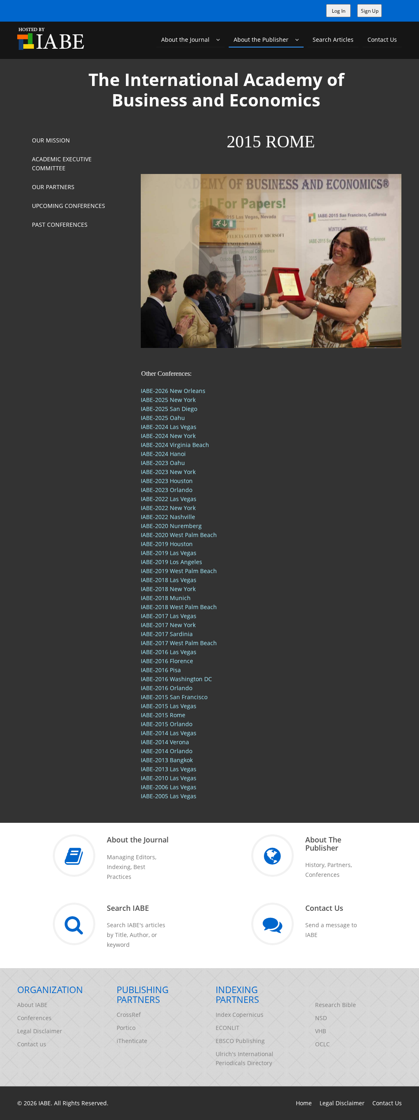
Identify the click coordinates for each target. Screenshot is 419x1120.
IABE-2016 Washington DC (176, 679)
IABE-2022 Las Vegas (168, 499)
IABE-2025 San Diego (169, 409)
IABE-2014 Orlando (166, 751)
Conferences (34, 1018)
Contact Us (382, 39)
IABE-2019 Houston (167, 544)
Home (304, 1103)
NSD (321, 1018)
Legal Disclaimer (39, 1031)
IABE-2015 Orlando (166, 724)
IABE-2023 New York (168, 472)
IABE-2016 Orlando (166, 688)
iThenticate (132, 1041)
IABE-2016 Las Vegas (168, 652)
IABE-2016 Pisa (161, 670)
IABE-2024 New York (168, 436)
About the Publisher (264, 39)
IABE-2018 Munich (166, 598)
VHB (320, 1031)
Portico (126, 1028)
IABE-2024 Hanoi (163, 454)
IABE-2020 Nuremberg (171, 526)
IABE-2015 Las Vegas (168, 706)
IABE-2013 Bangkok (167, 760)
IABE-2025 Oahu (163, 418)
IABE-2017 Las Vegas (168, 616)
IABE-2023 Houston (167, 481)
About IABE (32, 1005)
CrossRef (129, 1014)
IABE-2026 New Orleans (173, 391)
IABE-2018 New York (168, 589)
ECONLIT (227, 1028)
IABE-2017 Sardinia (167, 634)
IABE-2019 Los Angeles (171, 562)
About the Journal (188, 39)
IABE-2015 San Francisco (174, 697)
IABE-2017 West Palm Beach (179, 643)
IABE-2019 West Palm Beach (179, 571)
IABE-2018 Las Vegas (168, 580)
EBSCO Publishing (240, 1041)
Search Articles (333, 39)
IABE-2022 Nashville (168, 517)
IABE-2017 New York (168, 625)
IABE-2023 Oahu (163, 463)
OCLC (322, 1044)
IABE (44, 1103)
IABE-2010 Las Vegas (168, 778)
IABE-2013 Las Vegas (168, 769)
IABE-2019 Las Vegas (168, 553)
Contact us (31, 1044)
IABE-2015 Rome (163, 715)
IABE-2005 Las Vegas (168, 796)
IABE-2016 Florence (167, 661)
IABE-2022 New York (168, 508)
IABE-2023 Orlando (166, 490)
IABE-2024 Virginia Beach (175, 445)
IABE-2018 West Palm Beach (179, 607)
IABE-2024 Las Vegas (168, 427)
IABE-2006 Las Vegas (168, 787)
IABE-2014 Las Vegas (168, 733)
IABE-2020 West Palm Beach (179, 535)
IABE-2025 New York (168, 400)
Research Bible (335, 1005)
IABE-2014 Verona (165, 742)
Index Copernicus (240, 1014)
